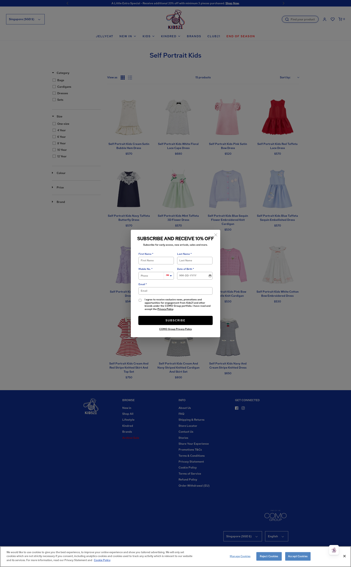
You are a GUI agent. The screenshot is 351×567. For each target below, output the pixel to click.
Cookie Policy (102, 560)
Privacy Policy (165, 309)
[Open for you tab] (334, 550)
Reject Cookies (269, 556)
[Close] (216, 234)
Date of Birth (184, 269)
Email (142, 284)
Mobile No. (145, 269)
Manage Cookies (240, 556)
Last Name (183, 254)
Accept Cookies (298, 556)
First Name (145, 254)
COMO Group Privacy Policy (175, 329)
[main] (175, 556)
